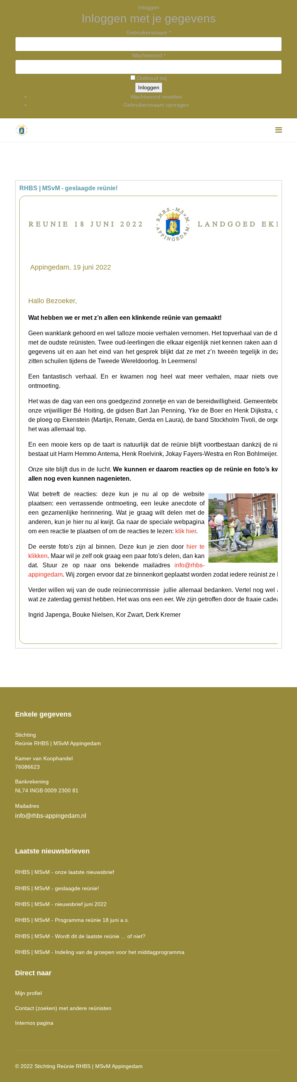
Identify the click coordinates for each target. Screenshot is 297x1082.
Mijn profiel (28, 993)
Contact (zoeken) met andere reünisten (63, 1008)
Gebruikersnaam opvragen (156, 105)
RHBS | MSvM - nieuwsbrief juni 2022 (61, 904)
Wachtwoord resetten (156, 97)
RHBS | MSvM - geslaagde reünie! (57, 888)
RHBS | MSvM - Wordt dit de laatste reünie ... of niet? (80, 936)
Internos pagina (34, 1023)
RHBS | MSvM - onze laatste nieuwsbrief (64, 872)
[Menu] (278, 130)
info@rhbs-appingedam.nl (50, 815)
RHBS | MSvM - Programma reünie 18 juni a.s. (72, 920)
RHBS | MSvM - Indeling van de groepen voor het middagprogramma (99, 952)
